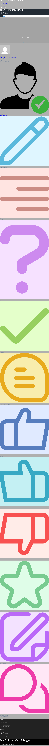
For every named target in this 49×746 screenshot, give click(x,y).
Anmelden (5, 722)
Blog (4, 6)
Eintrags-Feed (5, 723)
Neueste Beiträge (12, 57)
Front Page (5, 736)
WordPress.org (6, 726)
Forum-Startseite (3, 57)
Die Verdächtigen (12, 10)
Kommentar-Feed (6, 725)
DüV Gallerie (6, 4)
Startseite (6, 3)
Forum (4, 7)
